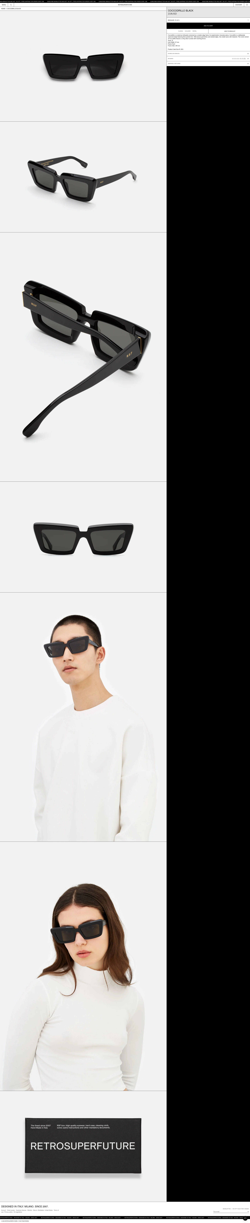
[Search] (11, 5)
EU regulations (18, 1212)
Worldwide (41, 1210)
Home (3, 8)
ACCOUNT (238, 5)
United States (49, 1210)
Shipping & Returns (174, 63)
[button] (247, 5)
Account (3, 1210)
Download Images (173, 53)
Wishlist (29, 1210)
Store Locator (11, 1210)
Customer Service (21, 1210)
